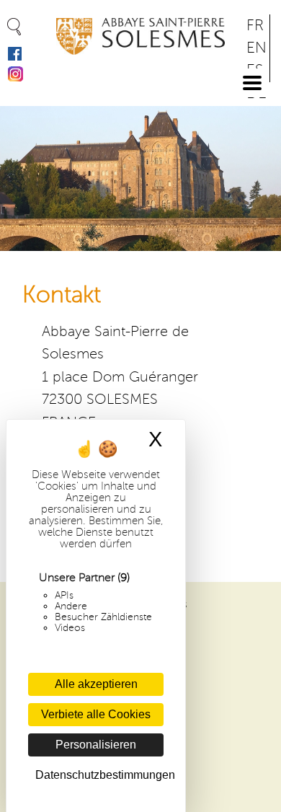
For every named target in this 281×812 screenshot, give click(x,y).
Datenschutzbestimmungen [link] (99, 775)
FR (255, 25)
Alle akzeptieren (96, 684)
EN (256, 48)
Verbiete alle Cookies (96, 714)
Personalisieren (95, 744)
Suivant (262, 172)
